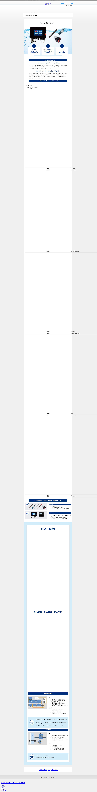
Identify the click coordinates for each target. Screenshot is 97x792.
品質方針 (67, 5)
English (62, 3)
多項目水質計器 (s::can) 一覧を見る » (48, 770)
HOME (3, 785)
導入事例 (3, 787)
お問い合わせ (4, 790)
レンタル (3, 789)
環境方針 (71, 5)
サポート (3, 788)
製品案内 (3, 786)
